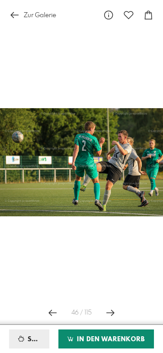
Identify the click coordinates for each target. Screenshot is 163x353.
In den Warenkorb (110, 339)
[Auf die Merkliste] (128, 15)
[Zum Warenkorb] (148, 15)
